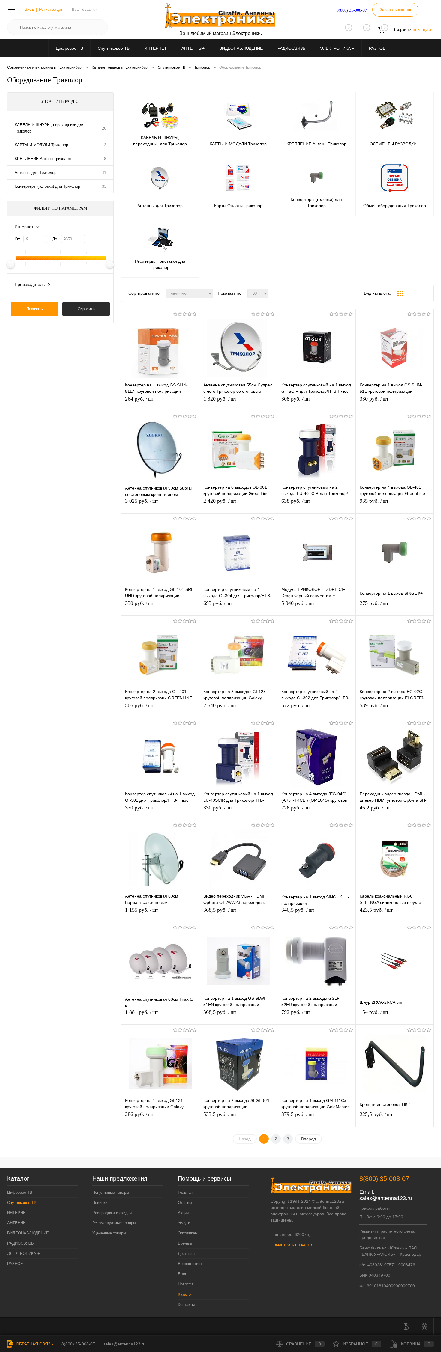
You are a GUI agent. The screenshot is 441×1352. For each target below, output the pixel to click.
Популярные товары (110, 1192)
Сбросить (86, 309)
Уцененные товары (109, 1233)
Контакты (186, 1304)
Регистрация (51, 9)
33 (104, 186)
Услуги (184, 1223)
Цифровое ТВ (69, 48)
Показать (34, 309)
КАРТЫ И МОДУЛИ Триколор (41, 145)
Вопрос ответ (190, 1263)
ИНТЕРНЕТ (155, 48)
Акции (183, 1213)
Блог (182, 1274)
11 (104, 172)
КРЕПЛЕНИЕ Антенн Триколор (43, 158)
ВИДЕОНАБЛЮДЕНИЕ (241, 48)
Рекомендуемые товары (114, 1223)
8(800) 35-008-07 (352, 10)
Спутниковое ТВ (114, 48)
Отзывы (185, 1202)
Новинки (99, 1202)
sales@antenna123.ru (385, 1198)
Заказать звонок (395, 9)
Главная (185, 1192)
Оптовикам (188, 1233)
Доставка (186, 1253)
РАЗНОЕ (377, 48)
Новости (185, 1284)
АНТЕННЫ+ (193, 48)
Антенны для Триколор (35, 172)
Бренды (185, 1243)
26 (104, 128)
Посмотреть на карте (291, 1244)
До (54, 239)
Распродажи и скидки (112, 1213)
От (17, 239)
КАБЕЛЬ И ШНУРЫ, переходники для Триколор (49, 128)
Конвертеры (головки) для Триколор (47, 186)
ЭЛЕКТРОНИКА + (337, 48)
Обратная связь (34, 1344)
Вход (29, 9)
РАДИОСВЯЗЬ (291, 48)
